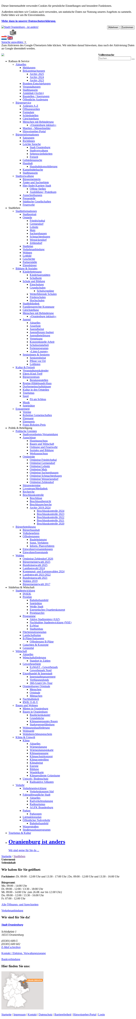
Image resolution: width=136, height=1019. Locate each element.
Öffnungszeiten (31, 109)
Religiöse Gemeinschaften (37, 415)
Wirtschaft (21, 651)
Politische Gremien (26, 431)
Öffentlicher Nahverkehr (36, 820)
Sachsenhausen (38, 233)
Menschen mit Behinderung (38, 121)
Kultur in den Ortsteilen (36, 389)
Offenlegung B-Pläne (42, 641)
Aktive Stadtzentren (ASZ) (45, 619)
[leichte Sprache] (13, 34)
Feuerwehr (29, 204)
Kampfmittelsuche (33, 169)
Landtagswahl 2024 (34, 568)
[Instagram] (8, 34)
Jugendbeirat (37, 329)
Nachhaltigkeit (31, 698)
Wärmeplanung (38, 746)
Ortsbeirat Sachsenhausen (44, 472)
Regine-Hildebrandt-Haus (37, 383)
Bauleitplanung (38, 539)
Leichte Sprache (32, 144)
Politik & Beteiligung (20, 427)
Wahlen (20, 555)
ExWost (34, 625)
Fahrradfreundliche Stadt (36, 794)
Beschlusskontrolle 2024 (50, 510)
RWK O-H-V (30, 702)
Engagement (23, 408)
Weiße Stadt (36, 606)
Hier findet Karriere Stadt (37, 185)
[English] (10, 38)
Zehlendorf (36, 242)
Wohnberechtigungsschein (37, 734)
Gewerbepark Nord (41, 670)
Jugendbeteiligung (40, 335)
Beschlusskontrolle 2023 (50, 514)
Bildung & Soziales (26, 268)
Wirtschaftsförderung (34, 657)
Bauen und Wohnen (27, 705)
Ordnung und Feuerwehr (44, 447)
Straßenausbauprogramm (36, 829)
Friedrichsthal (37, 220)
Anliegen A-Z (30, 105)
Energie (34, 765)
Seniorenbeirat (38, 357)
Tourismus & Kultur (19, 832)
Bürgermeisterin (32, 179)
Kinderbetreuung (32, 271)
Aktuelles (21, 64)
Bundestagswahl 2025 (35, 565)
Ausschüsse (29, 437)
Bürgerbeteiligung (26, 526)
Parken (26, 810)
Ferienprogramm (39, 348)
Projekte (27, 596)
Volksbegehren (31, 533)
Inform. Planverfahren (42, 545)
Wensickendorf (38, 239)
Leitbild (27, 255)
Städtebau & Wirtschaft (21, 587)
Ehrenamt (28, 418)
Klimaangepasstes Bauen (44, 721)
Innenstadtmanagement (42, 676)
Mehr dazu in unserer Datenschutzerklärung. (28, 20)
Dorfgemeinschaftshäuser (37, 386)
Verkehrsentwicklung (34, 788)
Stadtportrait (29, 214)
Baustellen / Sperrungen (36, 96)
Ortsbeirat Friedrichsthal (43, 459)
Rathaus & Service (18, 61)
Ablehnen (113, 27)
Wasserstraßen (31, 826)
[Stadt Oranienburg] (19, 27)
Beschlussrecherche (41, 504)
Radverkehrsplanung (41, 801)
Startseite (6, 856)
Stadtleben (14, 207)
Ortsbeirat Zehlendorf (42, 482)
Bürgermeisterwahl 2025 (36, 561)
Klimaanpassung (39, 753)
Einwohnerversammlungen (38, 549)
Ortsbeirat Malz (38, 469)
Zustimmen (127, 27)
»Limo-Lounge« (39, 351)
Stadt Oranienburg (40, 147)
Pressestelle (29, 198)
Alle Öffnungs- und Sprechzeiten (19, 904)
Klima (26, 740)
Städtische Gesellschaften (37, 201)
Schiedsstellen (30, 115)
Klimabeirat (36, 762)
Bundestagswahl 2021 (35, 577)
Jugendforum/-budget (42, 332)
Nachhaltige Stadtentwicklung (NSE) (50, 622)
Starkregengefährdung (42, 724)
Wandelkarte (37, 772)
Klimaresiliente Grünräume (45, 775)
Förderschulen (38, 297)
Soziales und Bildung (42, 450)
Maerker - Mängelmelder (36, 128)
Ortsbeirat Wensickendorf (44, 478)
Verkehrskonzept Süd (42, 791)
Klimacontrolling (39, 759)
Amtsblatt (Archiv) (33, 93)
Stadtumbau (36, 628)
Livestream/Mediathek (35, 488)
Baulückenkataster (40, 714)
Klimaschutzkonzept (41, 756)
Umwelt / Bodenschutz (35, 778)
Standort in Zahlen (40, 660)
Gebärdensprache (32, 160)
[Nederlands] (4, 38)
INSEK (27, 593)
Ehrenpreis (29, 421)
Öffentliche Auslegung (35, 99)
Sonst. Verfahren (39, 542)
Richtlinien (29, 140)
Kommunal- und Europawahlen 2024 (43, 571)
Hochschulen (37, 300)
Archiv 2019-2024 (40, 507)
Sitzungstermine (32, 485)
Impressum (19, 1014)
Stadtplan (28, 246)
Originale (35, 692)
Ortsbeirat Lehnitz (40, 466)
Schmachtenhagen (40, 236)
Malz (32, 230)
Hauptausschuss (39, 440)
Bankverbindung (10, 959)
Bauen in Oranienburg (35, 711)
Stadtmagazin (30, 89)
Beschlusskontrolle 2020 (50, 523)
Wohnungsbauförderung (36, 727)
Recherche (29, 491)
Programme (29, 616)
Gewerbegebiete (32, 663)
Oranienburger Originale (36, 686)
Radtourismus (37, 804)
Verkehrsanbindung (33, 249)
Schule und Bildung (34, 281)
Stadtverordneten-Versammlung (40, 434)
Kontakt (32, 1014)
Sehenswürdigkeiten (41, 153)
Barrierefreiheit (62, 1014)
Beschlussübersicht (40, 501)
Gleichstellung (31, 118)
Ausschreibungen (32, 195)
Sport (26, 396)
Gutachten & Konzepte (36, 644)
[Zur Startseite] (2, 34)
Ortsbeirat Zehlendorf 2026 (38, 558)
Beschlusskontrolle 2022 (50, 517)
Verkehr (20, 785)
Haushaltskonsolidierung (43, 166)
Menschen (35, 689)
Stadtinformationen (26, 211)
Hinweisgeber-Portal (34, 131)
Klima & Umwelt (25, 737)
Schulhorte (36, 278)
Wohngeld (28, 730)
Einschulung (37, 284)
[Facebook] (5, 34)
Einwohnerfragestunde (35, 552)
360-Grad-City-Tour (41, 683)
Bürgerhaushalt (31, 529)
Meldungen (29, 67)
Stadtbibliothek (31, 303)
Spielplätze (29, 405)
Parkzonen (36, 813)
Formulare (28, 112)
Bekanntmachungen (34, 70)
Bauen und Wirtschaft (42, 443)
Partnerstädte (30, 262)
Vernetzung (36, 338)
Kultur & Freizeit (25, 367)
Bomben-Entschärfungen (37, 83)
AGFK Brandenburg (41, 807)
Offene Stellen (38, 188)
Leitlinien (35, 364)
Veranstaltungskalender (36, 370)
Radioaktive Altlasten (42, 781)
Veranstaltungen (32, 86)
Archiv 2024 (37, 77)
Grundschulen (38, 287)
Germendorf (36, 223)
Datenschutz (45, 1014)
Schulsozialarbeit (39, 345)
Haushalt (28, 163)
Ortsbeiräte (29, 456)
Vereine (27, 411)
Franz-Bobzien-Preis (34, 424)
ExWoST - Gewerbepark (44, 667)
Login (101, 1014)
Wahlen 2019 (30, 580)
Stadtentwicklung (25, 590)
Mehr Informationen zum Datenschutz (22, 51)
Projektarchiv (37, 612)
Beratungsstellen (39, 380)
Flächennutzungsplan (34, 632)
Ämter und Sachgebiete (36, 182)
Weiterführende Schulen (43, 293)
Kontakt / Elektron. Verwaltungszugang (23, 953)
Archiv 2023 (37, 80)
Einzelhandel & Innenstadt (37, 673)
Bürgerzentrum (31, 376)
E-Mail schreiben (11, 947)
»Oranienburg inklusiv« (43, 124)
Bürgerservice (23, 102)
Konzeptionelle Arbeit (42, 341)
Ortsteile (27, 217)
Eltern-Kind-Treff (32, 373)
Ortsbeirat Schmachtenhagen (46, 475)
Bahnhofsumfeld (39, 600)
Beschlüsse (36, 498)
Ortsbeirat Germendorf (42, 463)
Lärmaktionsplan (32, 816)
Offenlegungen (31, 536)
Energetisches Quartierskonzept (47, 609)
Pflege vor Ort (38, 360)
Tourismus (28, 392)
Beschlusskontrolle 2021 (50, 520)
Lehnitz (34, 227)
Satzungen (28, 137)
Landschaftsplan (32, 635)
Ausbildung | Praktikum (43, 191)
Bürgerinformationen (27, 134)
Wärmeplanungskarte (41, 749)
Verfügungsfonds (39, 679)
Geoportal (28, 647)
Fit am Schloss (38, 399)
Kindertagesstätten (40, 274)
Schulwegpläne (45, 290)
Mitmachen (36, 695)
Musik (26, 402)
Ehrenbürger (30, 265)
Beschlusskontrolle (33, 494)
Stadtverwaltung (39, 150)
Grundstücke (37, 718)
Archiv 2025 (37, 73)
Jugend (27, 319)
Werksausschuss (39, 453)
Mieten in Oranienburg (35, 708)
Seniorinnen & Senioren (36, 354)
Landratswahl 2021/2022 (37, 574)
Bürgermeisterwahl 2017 (36, 584)
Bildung (34, 769)
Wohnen (27, 252)
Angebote (35, 325)
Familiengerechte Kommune (38, 306)
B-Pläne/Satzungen (33, 638)
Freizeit (34, 156)
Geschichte (29, 258)
